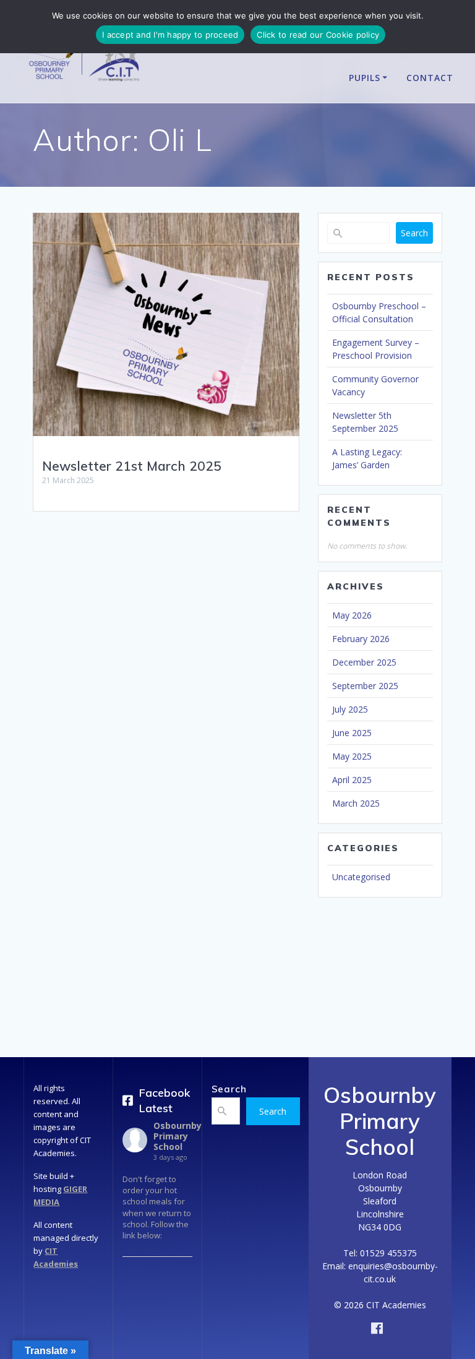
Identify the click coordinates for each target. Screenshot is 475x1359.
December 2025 (364, 662)
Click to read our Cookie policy (318, 35)
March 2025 (356, 803)
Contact (429, 78)
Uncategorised (361, 877)
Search (414, 233)
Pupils (364, 78)
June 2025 (352, 733)
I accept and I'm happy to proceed (170, 35)
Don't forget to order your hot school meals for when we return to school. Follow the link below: (156, 1207)
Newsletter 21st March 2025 (131, 466)
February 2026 (361, 639)
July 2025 (350, 709)
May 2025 (352, 756)
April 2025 (352, 780)
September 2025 (365, 686)
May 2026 (352, 615)
